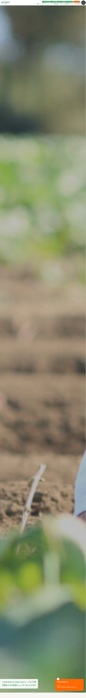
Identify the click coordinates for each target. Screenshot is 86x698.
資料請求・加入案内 (68, 1)
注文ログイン (76, 1)
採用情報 (45, 1)
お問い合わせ (60, 1)
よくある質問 (52, 1)
